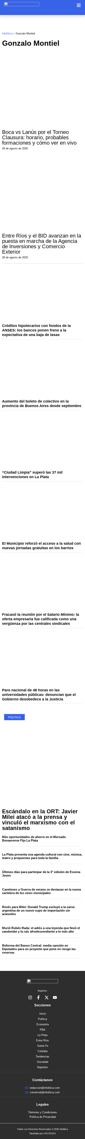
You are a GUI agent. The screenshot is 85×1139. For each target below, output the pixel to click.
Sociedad (42, 1061)
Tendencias (42, 1056)
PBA (42, 1029)
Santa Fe (42, 1045)
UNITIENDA (50, 1133)
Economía (43, 1024)
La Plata (42, 1035)
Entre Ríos (42, 1040)
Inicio (42, 1013)
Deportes (42, 1067)
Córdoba (42, 1051)
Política (42, 1019)
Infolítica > (9, 33)
